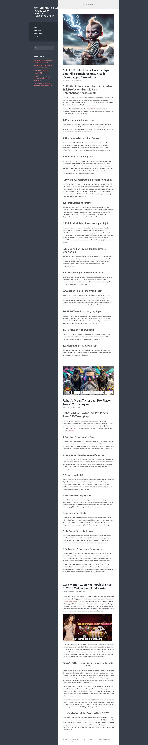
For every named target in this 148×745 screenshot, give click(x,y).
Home (35, 27)
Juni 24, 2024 (67, 407)
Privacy (36, 36)
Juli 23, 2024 (66, 80)
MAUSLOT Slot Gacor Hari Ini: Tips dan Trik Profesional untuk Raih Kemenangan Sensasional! (86, 73)
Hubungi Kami (38, 33)
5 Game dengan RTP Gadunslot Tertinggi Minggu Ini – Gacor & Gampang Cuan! (41, 72)
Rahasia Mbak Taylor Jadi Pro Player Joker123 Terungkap (87, 402)
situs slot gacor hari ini (93, 109)
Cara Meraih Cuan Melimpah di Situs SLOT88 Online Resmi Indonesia (87, 586)
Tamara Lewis (76, 80)
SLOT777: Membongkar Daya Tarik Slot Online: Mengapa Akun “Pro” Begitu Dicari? (42, 78)
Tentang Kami (37, 30)
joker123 (70, 430)
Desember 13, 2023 (68, 591)
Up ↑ (106, 741)
